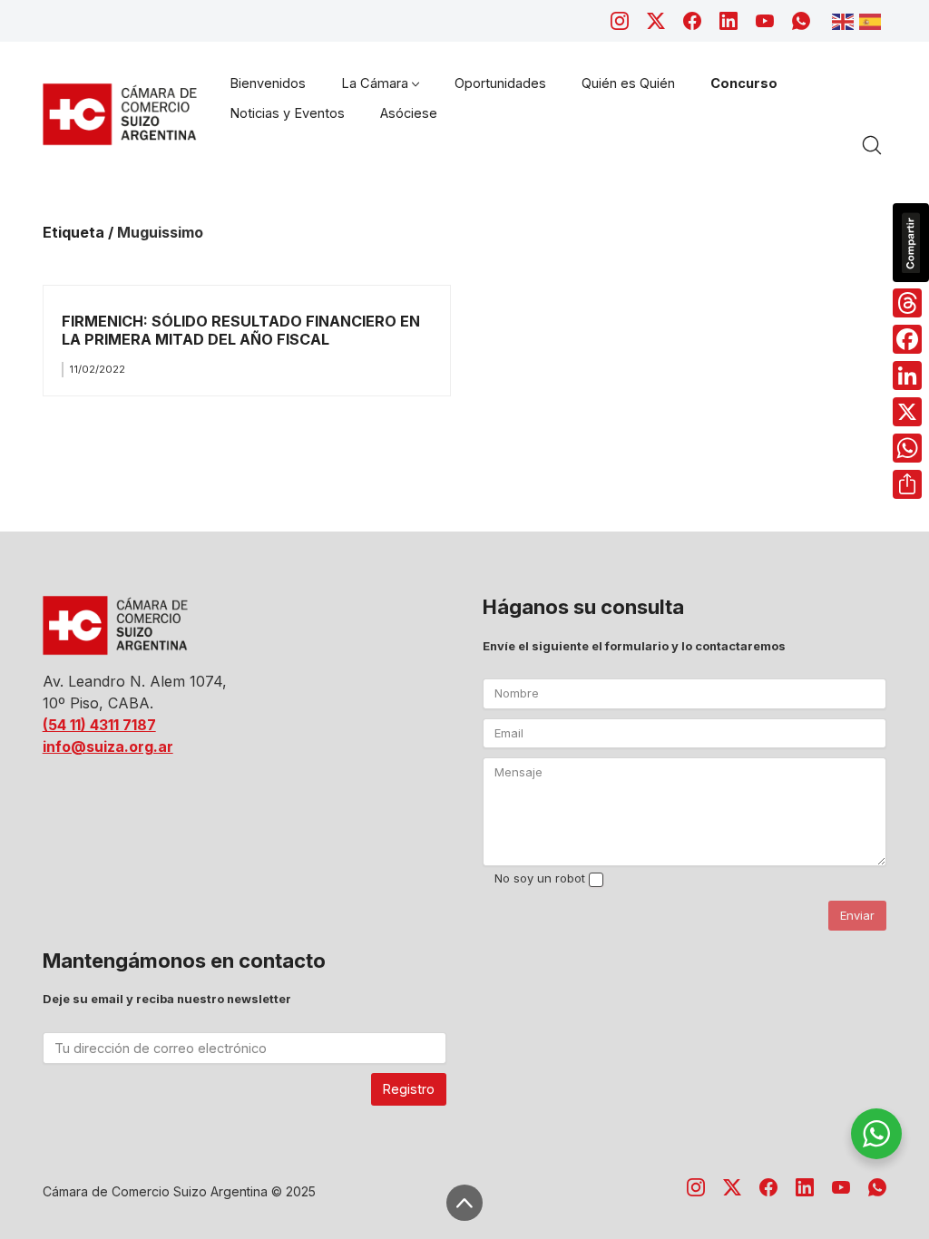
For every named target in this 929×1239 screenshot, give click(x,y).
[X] (907, 412)
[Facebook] (692, 21)
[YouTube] (765, 21)
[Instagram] (620, 21)
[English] (845, 20)
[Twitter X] (656, 21)
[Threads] (907, 303)
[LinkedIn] (728, 21)
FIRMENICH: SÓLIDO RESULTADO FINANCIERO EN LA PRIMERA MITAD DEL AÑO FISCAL (241, 329)
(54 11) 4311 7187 (99, 725)
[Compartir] (907, 484)
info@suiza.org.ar (108, 746)
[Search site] (872, 145)
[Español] (872, 20)
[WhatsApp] (801, 21)
